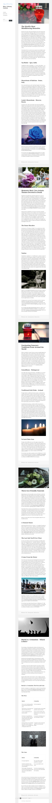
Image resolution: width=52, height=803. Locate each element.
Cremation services (36, 780)
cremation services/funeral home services (33, 310)
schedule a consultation (41, 454)
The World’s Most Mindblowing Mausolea (30, 27)
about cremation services (33, 152)
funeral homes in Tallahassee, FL (39, 505)
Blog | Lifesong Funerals (7, 7)
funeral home (5, 13)
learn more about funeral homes (30, 307)
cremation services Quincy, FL (29, 43)
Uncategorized (5, 15)
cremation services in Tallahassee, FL (29, 654)
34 (29, 798)
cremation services (30, 455)
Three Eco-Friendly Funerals (32, 491)
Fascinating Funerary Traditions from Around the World (32, 347)
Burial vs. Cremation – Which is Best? (33, 641)
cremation (4, 12)
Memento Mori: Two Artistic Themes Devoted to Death (32, 191)
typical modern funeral (28, 531)
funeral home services (38, 605)
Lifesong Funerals (31, 462)
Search (4, 19)
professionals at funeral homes (31, 302)
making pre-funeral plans (36, 689)
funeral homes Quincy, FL (34, 206)
